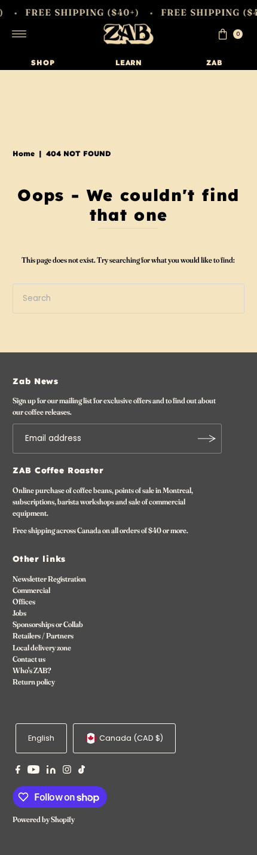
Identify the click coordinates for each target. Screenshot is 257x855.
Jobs (19, 612)
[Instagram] (67, 771)
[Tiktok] (81, 771)
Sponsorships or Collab (48, 624)
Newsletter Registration (49, 578)
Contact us (29, 659)
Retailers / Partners (43, 635)
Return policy (34, 681)
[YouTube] (33, 771)
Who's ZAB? (32, 670)
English (41, 738)
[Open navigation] (19, 34)
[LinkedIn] (51, 771)
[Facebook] (18, 771)
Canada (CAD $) (131, 738)
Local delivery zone (42, 647)
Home (24, 153)
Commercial (31, 590)
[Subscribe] (207, 439)
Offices (24, 601)
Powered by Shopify (44, 819)
